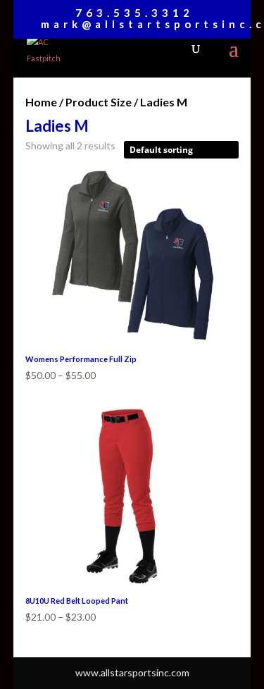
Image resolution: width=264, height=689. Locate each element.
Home (41, 101)
